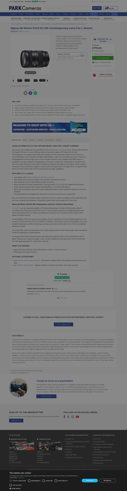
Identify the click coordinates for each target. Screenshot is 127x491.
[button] (44, 488)
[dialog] (63, 480)
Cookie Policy (21, 477)
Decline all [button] (107, 480)
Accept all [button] (89, 480)
